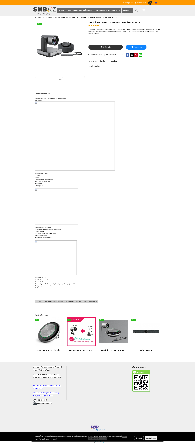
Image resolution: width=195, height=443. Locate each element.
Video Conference (102, 61)
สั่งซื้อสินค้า (106, 47)
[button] (136, 10)
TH (158, 3)
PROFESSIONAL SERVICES (108, 10)
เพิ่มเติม (126, 10)
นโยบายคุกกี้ (53, 439)
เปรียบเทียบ (112, 55)
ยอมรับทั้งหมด (151, 438)
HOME (61, 10)
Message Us (138, 47)
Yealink (114, 61)
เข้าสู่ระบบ (129, 2)
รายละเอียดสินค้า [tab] (43, 94)
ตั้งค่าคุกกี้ (139, 438)
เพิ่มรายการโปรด (96, 55)
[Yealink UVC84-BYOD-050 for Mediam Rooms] (60, 47)
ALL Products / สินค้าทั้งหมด (79, 10)
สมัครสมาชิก (141, 2)
